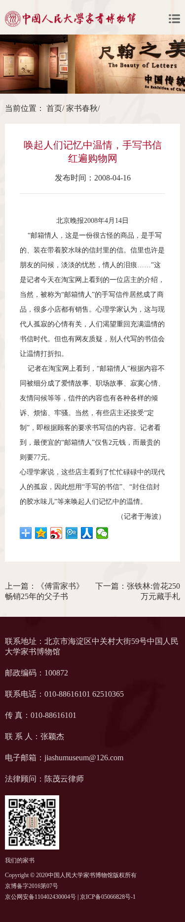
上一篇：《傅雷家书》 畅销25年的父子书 (44, 591)
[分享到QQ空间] (41, 533)
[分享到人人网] (87, 533)
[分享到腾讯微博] (72, 533)
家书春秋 (82, 108)
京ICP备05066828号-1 (108, 896)
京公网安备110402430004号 (40, 896)
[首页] (70, 18)
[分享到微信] (102, 533)
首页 (54, 108)
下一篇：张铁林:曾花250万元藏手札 (137, 591)
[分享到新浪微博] (56, 533)
